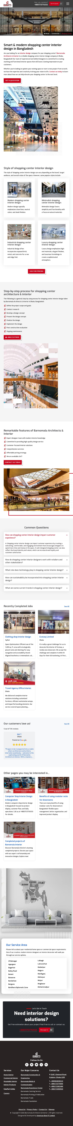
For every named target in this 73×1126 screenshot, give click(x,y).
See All (66, 606)
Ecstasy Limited (46, 637)
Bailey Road (12, 971)
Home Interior (8, 1075)
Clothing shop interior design (18, 637)
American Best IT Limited (46, 1115)
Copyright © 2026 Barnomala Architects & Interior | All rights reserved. (37, 1113)
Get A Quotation (12, 80)
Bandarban (12, 981)
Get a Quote (54, 4)
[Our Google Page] (27, 1064)
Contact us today (55, 72)
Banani (10, 974)
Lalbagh (41, 961)
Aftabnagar (12, 961)
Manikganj (41, 974)
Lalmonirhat (42, 964)
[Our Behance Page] (46, 1064)
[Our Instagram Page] (41, 1064)
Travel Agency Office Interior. (18, 688)
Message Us (44, 1030)
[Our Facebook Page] (31, 1064)
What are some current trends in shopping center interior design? (33, 588)
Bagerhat (11, 968)
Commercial (55, 33)
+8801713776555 (41, 5)
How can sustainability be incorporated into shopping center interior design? (34, 579)
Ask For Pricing (36, 271)
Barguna (11, 984)
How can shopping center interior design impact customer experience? (30, 536)
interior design (25, 53)
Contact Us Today (13, 462)
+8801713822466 (57, 1086)
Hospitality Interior (10, 1081)
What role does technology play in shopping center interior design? (34, 570)
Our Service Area (16, 945)
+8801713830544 (57, 1089)
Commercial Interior (11, 1078)
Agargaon (12, 964)
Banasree (11, 978)
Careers (6, 1093)
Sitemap (51, 1109)
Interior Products (10, 1085)
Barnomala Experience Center (31, 1088)
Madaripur (41, 967)
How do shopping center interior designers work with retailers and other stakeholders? (33, 561)
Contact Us (43, 1109)
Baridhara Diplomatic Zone (18, 987)
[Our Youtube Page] (36, 1064)
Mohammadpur (43, 987)
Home (47, 33)
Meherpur (41, 977)
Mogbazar (41, 984)
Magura (40, 970)
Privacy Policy (32, 1109)
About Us (22, 1109)
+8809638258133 (57, 1081)
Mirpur (40, 980)
